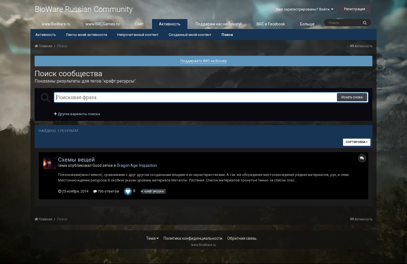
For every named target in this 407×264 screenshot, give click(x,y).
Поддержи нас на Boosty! (218, 24)
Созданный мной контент (190, 35)
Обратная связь (242, 238)
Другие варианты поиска (78, 114)
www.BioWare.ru (56, 24)
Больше (307, 24)
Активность (170, 24)
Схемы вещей (76, 159)
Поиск (227, 35)
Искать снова (352, 97)
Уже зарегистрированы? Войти (303, 9)
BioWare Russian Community (84, 9)
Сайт (139, 24)
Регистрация (354, 9)
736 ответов (108, 191)
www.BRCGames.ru (103, 24)
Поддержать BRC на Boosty (204, 61)
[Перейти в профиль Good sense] (49, 163)
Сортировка (356, 142)
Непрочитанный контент (138, 35)
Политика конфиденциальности (193, 238)
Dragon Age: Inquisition (137, 165)
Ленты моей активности (86, 35)
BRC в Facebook (271, 24)
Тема (151, 238)
